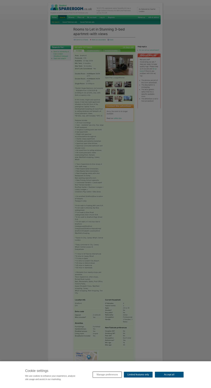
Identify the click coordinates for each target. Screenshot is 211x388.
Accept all (169, 374)
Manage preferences (107, 374)
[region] (105, 374)
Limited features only (138, 374)
